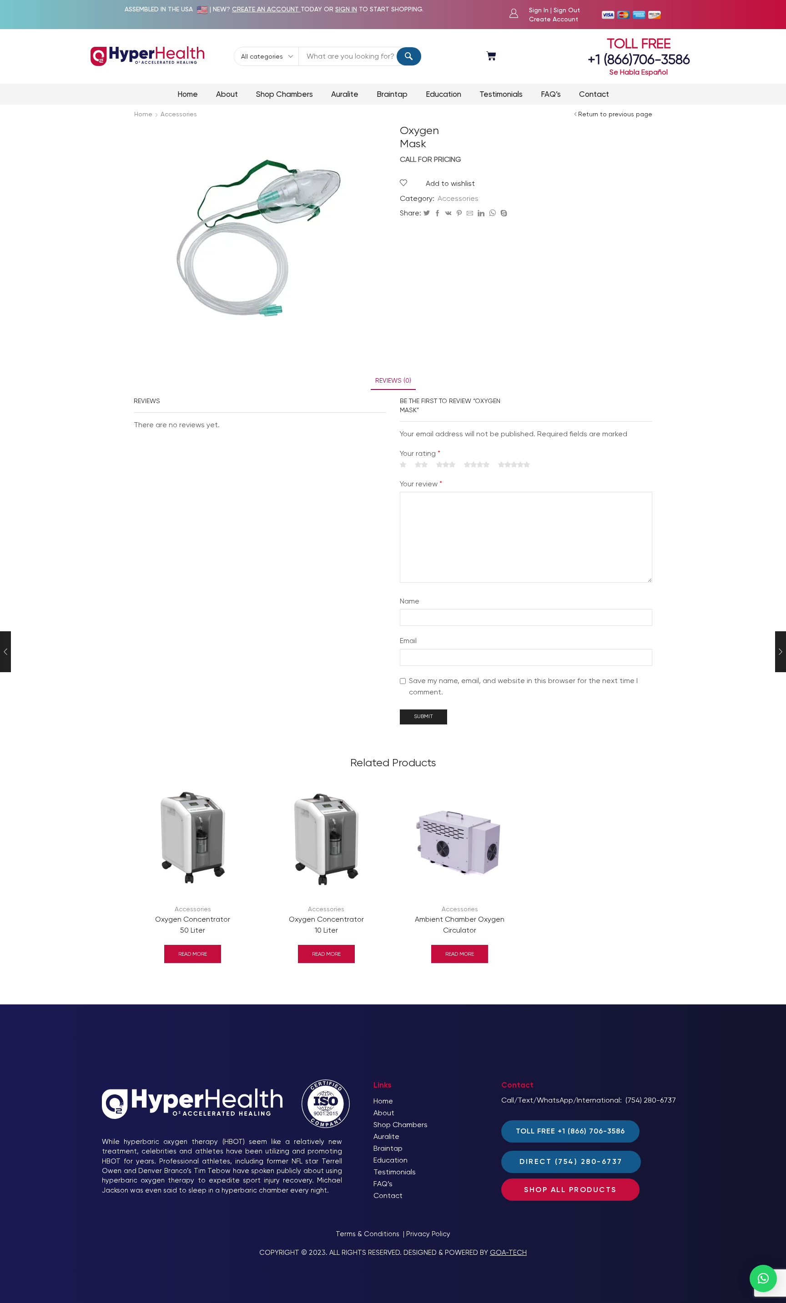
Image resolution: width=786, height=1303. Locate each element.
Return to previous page (615, 114)
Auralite (344, 94)
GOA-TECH (508, 1252)
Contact (594, 94)
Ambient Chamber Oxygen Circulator (459, 924)
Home (187, 94)
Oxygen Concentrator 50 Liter (192, 924)
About (227, 94)
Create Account (553, 19)
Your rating (420, 453)
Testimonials (501, 94)
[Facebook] (437, 213)
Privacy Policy (428, 1234)
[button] (763, 1278)
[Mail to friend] (469, 213)
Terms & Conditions (367, 1234)
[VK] (448, 213)
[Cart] (491, 56)
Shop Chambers (284, 94)
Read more (192, 954)
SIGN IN (346, 9)
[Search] (409, 56)
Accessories (179, 114)
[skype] (502, 213)
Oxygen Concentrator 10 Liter (326, 924)
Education (443, 94)
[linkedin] (481, 213)
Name (409, 601)
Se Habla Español (639, 72)
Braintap (392, 94)
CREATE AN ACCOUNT (266, 9)
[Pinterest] (459, 213)
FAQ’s (551, 94)
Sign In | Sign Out (554, 10)
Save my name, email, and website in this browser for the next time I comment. (523, 686)
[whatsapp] (492, 213)
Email (408, 640)
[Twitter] (426, 213)
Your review (421, 483)
